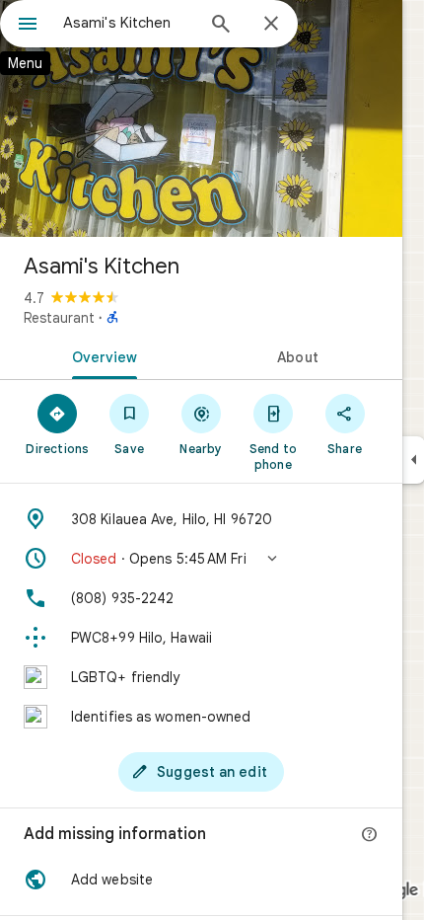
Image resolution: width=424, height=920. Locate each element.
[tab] (100, 355)
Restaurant (59, 318)
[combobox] (128, 23)
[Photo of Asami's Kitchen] (201, 118)
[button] (201, 558)
